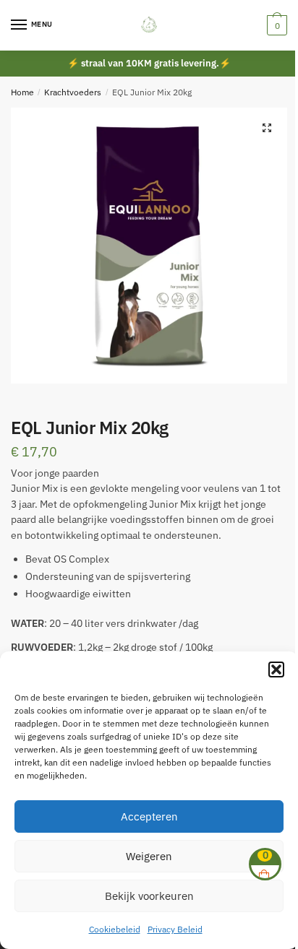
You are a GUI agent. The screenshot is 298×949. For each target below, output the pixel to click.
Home (22, 92)
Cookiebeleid (114, 929)
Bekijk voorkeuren (149, 896)
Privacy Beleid (175, 929)
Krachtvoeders (72, 92)
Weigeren (149, 856)
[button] (276, 669)
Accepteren (149, 816)
